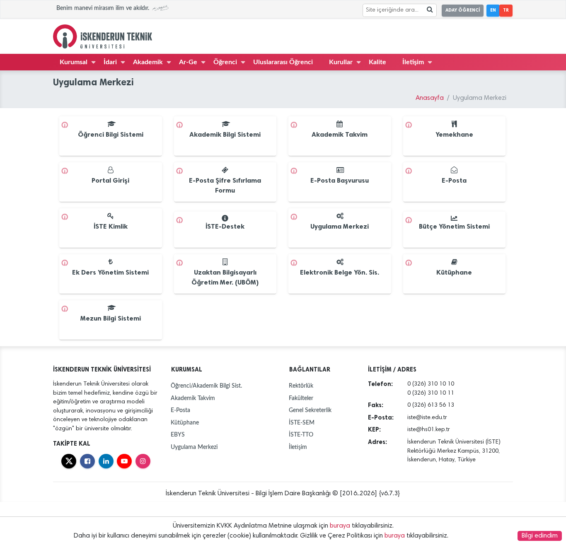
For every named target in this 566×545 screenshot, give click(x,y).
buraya (340, 526)
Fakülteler (301, 398)
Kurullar (341, 62)
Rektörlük (301, 386)
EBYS (178, 435)
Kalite (377, 62)
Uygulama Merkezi (194, 447)
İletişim (413, 62)
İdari (110, 62)
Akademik (148, 62)
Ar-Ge (188, 62)
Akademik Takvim (193, 398)
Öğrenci (225, 62)
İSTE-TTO (301, 435)
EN (493, 10)
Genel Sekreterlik (310, 410)
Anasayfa (430, 98)
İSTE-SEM (301, 423)
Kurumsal (73, 62)
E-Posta (180, 410)
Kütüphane (185, 423)
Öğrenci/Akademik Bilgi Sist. (206, 386)
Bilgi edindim (540, 536)
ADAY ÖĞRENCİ (462, 10)
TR (506, 10)
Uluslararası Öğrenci (283, 62)
